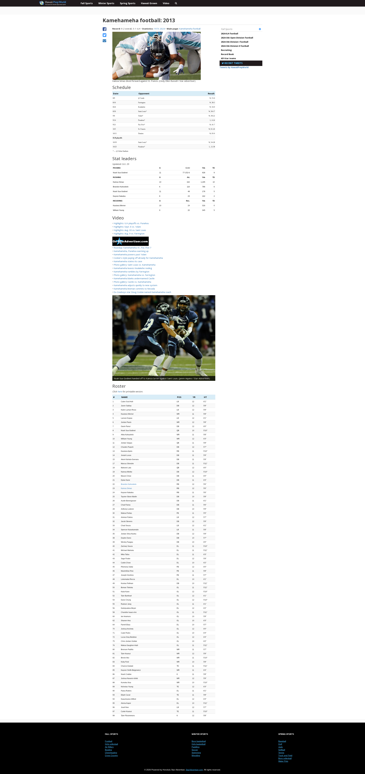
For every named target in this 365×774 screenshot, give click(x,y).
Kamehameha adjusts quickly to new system (135, 285)
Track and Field (285, 755)
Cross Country (111, 755)
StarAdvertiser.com (194, 770)
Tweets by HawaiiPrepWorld (234, 67)
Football (108, 741)
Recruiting (226, 50)
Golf (280, 744)
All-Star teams (228, 58)
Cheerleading (111, 752)
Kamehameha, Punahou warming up (131, 251)
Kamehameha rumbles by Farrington (131, 271)
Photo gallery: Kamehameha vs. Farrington (134, 275)
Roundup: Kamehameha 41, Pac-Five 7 (132, 247)
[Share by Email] (104, 41)
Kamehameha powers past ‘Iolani (130, 254)
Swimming (196, 752)
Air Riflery (109, 747)
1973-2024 (159, 28)
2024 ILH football (229, 33)
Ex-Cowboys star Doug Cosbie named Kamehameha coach (142, 292)
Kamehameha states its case (128, 261)
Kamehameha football (189, 28)
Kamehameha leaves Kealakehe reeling (133, 268)
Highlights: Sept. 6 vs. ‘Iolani (127, 226)
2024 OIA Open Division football (237, 37)
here (119, 391)
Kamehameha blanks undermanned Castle (134, 278)
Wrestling (196, 755)
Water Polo (283, 761)
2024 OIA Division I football (234, 41)
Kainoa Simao (126, 488)
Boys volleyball (285, 758)
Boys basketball (199, 741)
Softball (281, 750)
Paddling (195, 747)
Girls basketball (198, 744)
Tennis (281, 752)
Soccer (195, 750)
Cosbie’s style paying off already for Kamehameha (138, 257)
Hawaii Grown (149, 3)
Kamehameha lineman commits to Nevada (134, 288)
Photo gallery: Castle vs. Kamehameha (132, 281)
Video (166, 3)
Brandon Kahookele (128, 484)
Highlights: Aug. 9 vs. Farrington (129, 233)
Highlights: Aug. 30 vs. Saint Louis (130, 230)
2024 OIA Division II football (235, 46)
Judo (280, 747)
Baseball (282, 741)
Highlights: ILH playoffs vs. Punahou (131, 223)
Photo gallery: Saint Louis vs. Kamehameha (134, 264)
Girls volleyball (111, 744)
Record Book (227, 54)
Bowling (108, 750)
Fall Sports (226, 29)
